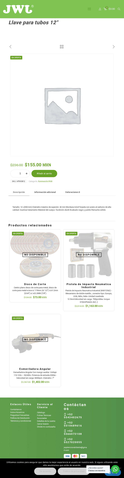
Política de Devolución (20, 418)
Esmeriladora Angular (35, 368)
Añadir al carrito (44, 173)
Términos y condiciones (20, 421)
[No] (120, 468)
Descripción (19, 192)
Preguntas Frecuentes (19, 415)
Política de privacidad (74, 471)
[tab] (18, 192)
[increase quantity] (26, 173)
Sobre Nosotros (17, 412)
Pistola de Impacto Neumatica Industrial (89, 286)
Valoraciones (72, 192)
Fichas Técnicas (44, 415)
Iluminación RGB (45, 181)
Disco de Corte (35, 284)
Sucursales (42, 418)
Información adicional (45, 192)
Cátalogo (41, 412)
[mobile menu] (89, 9)
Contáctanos (15, 409)
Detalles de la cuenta (46, 421)
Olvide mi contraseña (46, 427)
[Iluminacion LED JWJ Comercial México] (18, 9)
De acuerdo (45, 471)
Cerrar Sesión (43, 424)
